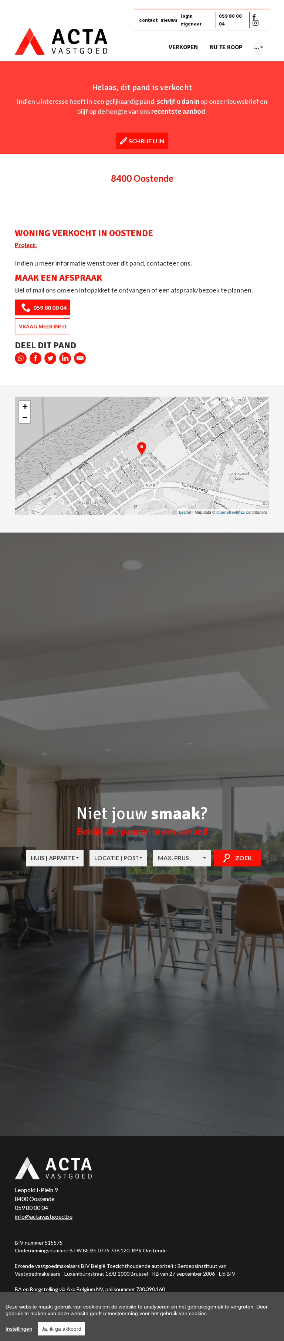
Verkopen (183, 47)
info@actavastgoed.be (43, 1216)
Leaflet (185, 512)
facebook (35, 358)
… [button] (256, 47)
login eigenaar (191, 20)
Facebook (255, 17)
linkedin (65, 358)
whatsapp (21, 358)
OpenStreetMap (230, 512)
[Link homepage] (71, 41)
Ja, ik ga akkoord (61, 1329)
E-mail (80, 358)
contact (148, 20)
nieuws (169, 20)
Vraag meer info (43, 326)
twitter (50, 358)
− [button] (25, 417)
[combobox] (55, 858)
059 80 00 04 (230, 20)
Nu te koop (226, 47)
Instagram (255, 23)
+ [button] (25, 406)
